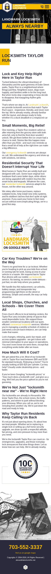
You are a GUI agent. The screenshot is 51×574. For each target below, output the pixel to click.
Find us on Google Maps (26, 553)
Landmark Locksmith (38, 105)
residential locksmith (15, 184)
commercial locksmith (20, 324)
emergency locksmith (16, 153)
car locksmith (35, 277)
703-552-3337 (25, 547)
